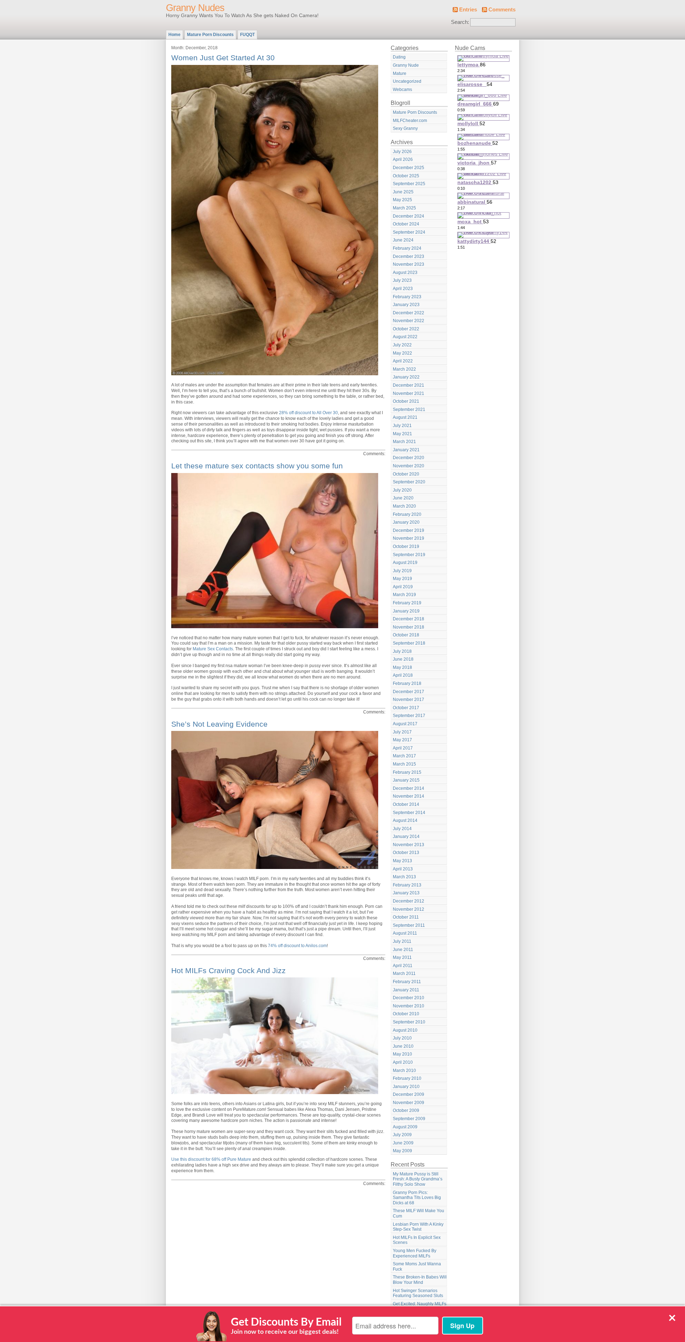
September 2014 (409, 812)
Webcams (402, 89)
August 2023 (405, 272)
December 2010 (408, 997)
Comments (502, 9)
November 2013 (408, 844)
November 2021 (408, 393)
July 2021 (402, 425)
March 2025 (404, 207)
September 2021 (409, 409)
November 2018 (408, 627)
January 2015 (406, 780)
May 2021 (402, 433)
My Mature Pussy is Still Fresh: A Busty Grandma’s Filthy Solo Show (417, 1179)
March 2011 (404, 973)
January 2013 (406, 892)
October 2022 (406, 328)
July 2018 (402, 651)
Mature (399, 73)
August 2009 (405, 1126)
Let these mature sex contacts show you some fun (257, 466)
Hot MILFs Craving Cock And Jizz (228, 970)
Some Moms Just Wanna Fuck (417, 1266)
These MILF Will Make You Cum (418, 1213)
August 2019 (405, 562)
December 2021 (408, 385)
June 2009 (403, 1142)
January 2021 (406, 449)
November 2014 (408, 796)
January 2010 (406, 1086)
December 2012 (408, 901)
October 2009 (406, 1110)
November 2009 (408, 1102)
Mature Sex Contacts (213, 648)
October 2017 (406, 707)
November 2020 (408, 465)
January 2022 (406, 377)
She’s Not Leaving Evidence (219, 724)
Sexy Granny (405, 128)
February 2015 (407, 772)
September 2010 (409, 1022)
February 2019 (407, 602)
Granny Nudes (195, 7)
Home (174, 34)
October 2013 (406, 852)
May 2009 (402, 1150)
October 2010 (406, 1013)
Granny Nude (406, 65)
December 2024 (408, 216)
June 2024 (403, 240)
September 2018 (409, 643)
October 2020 (406, 474)
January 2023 (406, 304)
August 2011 (405, 933)
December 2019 (408, 530)
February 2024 (407, 248)
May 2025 (402, 199)
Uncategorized (407, 81)
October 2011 (406, 917)
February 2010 (407, 1078)
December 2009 (408, 1094)
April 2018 (403, 675)
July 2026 (402, 151)
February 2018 (407, 683)
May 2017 (402, 739)
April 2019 (403, 586)
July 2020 (402, 490)
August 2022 (405, 336)
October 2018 (406, 634)
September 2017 (409, 715)
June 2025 (403, 191)
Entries (468, 9)
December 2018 (408, 618)
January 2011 (406, 989)
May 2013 (402, 860)
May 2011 (402, 957)
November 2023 (408, 264)
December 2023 (408, 256)
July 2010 (402, 1038)
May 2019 (402, 578)
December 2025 (408, 167)
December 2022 (408, 312)
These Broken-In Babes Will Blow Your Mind (420, 1280)
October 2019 (406, 546)
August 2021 (405, 417)
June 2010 (403, 1046)
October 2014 (406, 804)
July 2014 (402, 828)
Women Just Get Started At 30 (223, 58)
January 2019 (406, 611)
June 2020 (403, 497)
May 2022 (402, 353)
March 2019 (404, 594)
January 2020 (406, 522)
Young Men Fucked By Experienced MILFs (414, 1253)
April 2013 (403, 868)
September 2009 (409, 1118)
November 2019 (408, 538)
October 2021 (406, 401)
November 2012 (408, 909)
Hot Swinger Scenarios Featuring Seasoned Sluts (418, 1293)
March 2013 (404, 876)
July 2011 (402, 941)
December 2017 (408, 691)
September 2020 (409, 481)
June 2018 (403, 659)
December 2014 (408, 788)
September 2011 (409, 925)
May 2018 (402, 667)
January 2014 (406, 836)
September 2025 (409, 183)
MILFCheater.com (410, 120)
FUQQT (247, 34)
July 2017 (402, 732)
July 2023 (402, 280)
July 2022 (402, 344)
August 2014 (405, 820)
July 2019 (402, 570)
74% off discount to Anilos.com (297, 945)
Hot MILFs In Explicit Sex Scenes (417, 1240)
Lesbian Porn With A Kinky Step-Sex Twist (418, 1227)
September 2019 (409, 554)
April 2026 (403, 159)
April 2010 (403, 1062)
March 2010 (404, 1070)
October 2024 (406, 224)
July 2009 (402, 1134)
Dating (399, 57)
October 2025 (406, 175)
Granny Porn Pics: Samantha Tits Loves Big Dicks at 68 (417, 1197)
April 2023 (403, 288)
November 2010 (408, 1005)
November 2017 (408, 699)
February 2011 (407, 981)
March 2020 (404, 506)
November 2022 (408, 320)
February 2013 (407, 885)
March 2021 (404, 441)
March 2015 (404, 764)
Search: (460, 22)
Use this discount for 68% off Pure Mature (211, 1159)
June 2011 (403, 949)
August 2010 (405, 1030)
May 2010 (402, 1054)
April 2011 (402, 965)
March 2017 (404, 755)
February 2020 (407, 514)
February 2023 (407, 296)
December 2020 (408, 457)
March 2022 (404, 369)
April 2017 (403, 748)
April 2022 (403, 361)
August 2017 (405, 723)
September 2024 (409, 232)
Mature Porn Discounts (210, 34)
